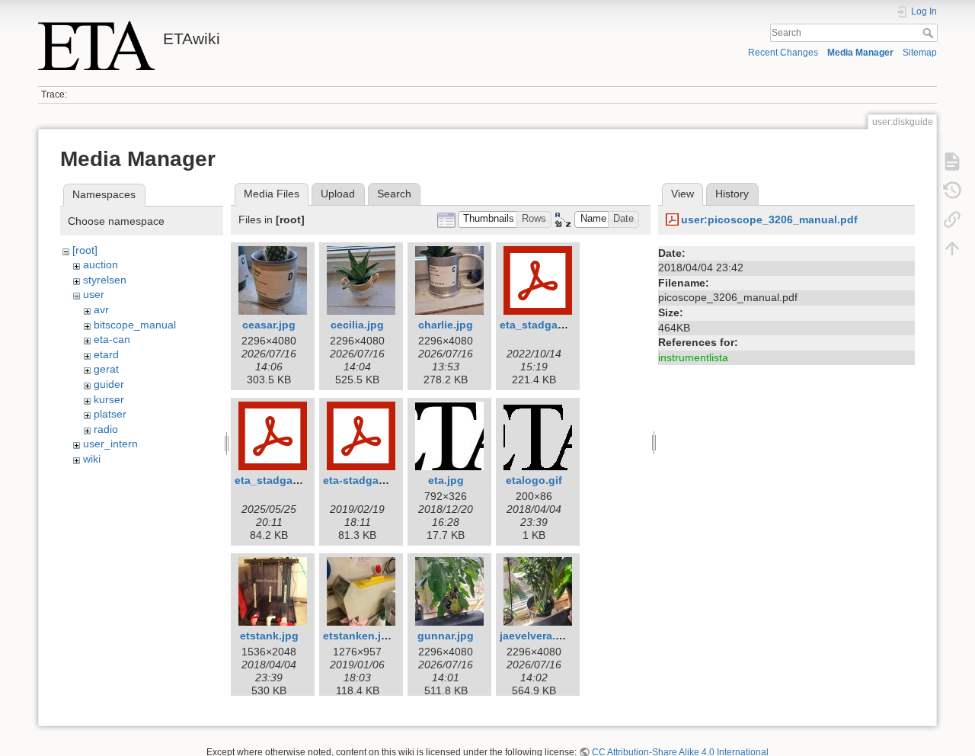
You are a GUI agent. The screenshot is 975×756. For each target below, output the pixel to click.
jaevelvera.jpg (536, 635)
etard (106, 354)
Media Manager (860, 52)
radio (106, 429)
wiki (92, 459)
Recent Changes (783, 52)
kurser (109, 399)
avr (101, 309)
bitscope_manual (135, 325)
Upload (338, 193)
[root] (85, 250)
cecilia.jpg (357, 325)
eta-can (112, 339)
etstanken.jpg (359, 635)
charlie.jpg (445, 325)
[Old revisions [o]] (952, 190)
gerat (106, 369)
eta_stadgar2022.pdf (553, 325)
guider (109, 384)
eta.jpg (446, 480)
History (732, 193)
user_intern (110, 443)
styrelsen (104, 280)
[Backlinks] (952, 219)
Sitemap (920, 52)
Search (929, 32)
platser (110, 414)
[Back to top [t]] (952, 248)
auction (100, 264)
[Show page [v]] (952, 161)
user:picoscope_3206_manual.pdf (769, 219)
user (93, 294)
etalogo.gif (534, 480)
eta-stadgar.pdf (362, 480)
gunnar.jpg (445, 635)
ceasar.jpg (269, 325)
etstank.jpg (269, 635)
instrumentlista (693, 357)
